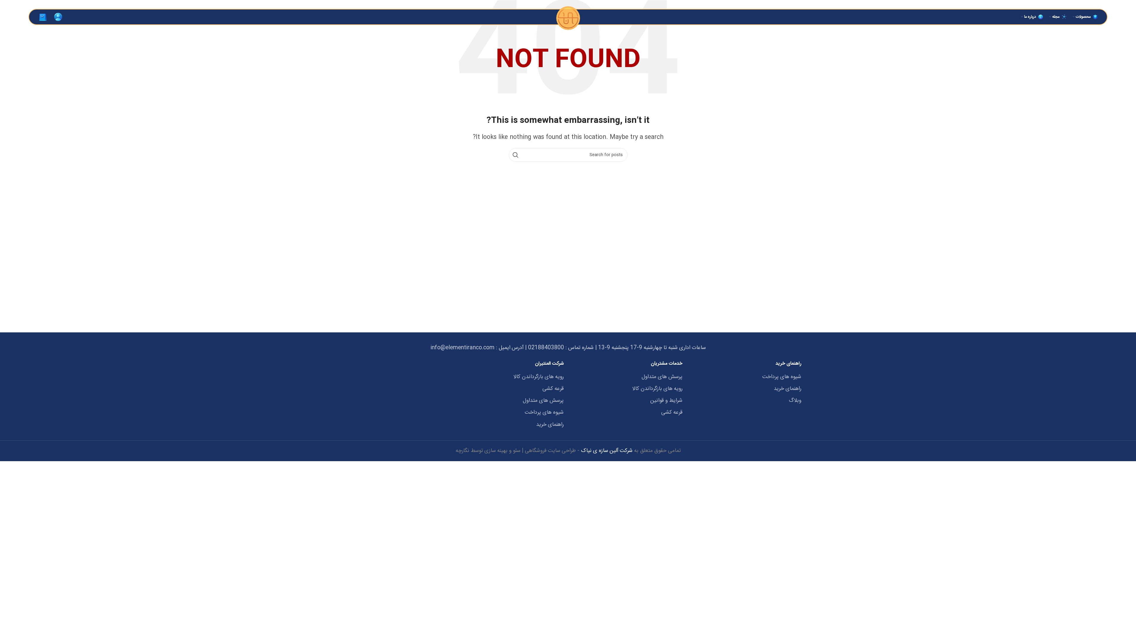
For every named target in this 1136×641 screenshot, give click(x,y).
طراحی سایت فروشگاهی (550, 450)
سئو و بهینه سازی (502, 450)
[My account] (58, 17)
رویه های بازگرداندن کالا (657, 389)
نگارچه (462, 450)
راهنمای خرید (787, 389)
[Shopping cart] (42, 17)
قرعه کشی (671, 412)
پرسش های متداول (662, 377)
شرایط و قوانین (666, 400)
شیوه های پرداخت (781, 377)
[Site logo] (568, 16)
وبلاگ (795, 400)
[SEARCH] (515, 155)
